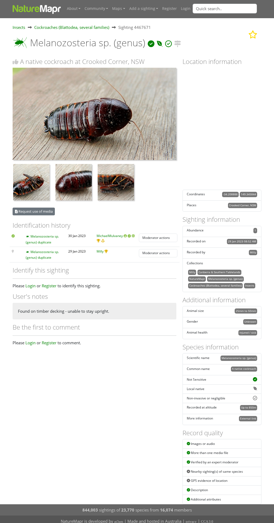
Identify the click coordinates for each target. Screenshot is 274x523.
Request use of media (35, 211)
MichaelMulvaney (110, 236)
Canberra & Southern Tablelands (219, 272)
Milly (100, 251)
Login (186, 8)
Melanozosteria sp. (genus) (225, 279)
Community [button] (95, 8)
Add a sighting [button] (142, 8)
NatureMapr (197, 279)
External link (248, 418)
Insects (19, 27)
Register (169, 8)
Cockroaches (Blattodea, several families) (71, 27)
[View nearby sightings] (177, 42)
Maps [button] (117, 8)
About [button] (72, 8)
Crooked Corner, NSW (242, 205)
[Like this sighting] (15, 62)
